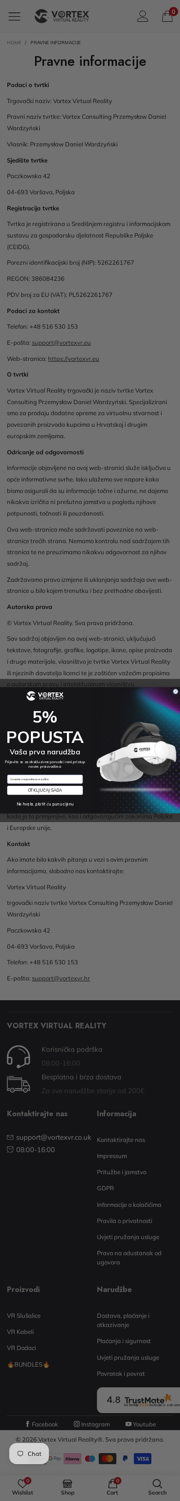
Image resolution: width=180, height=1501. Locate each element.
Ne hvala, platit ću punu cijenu (45, 804)
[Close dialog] (176, 692)
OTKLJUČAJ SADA (45, 790)
